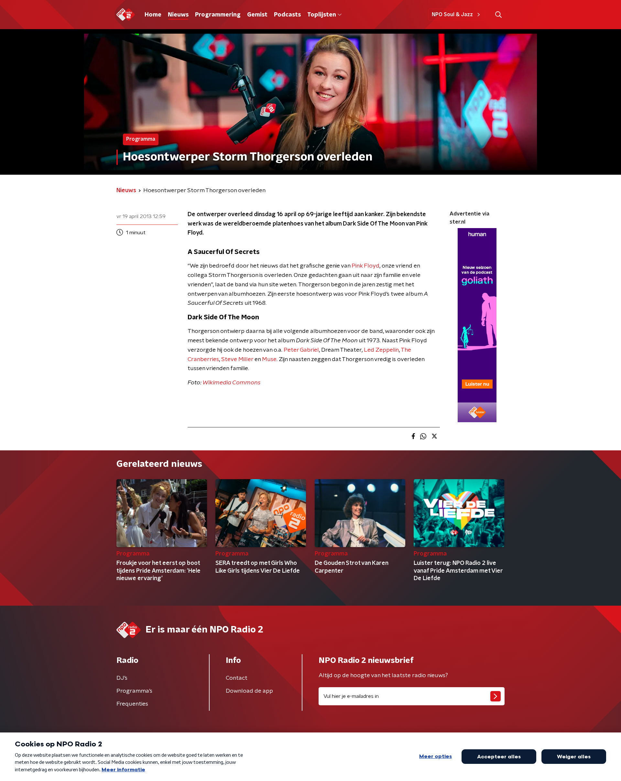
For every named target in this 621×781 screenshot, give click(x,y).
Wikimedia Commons (231, 383)
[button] (498, 15)
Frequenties (132, 704)
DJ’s (121, 678)
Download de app (249, 691)
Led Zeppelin (381, 350)
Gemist (257, 15)
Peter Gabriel (301, 350)
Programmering (218, 15)
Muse (269, 359)
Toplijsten (321, 15)
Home (153, 15)
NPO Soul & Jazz (452, 14)
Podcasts (287, 15)
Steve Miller (237, 359)
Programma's (134, 691)
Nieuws (178, 15)
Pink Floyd (365, 266)
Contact (236, 678)
